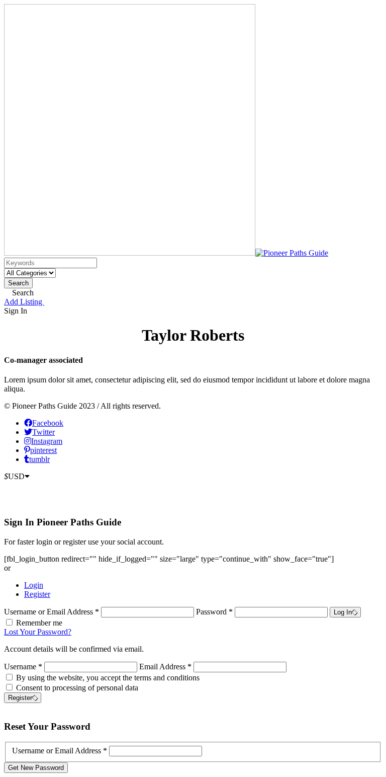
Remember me (39, 622)
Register (37, 594)
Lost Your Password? (37, 632)
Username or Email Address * (52, 611)
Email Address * (165, 666)
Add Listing (24, 301)
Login (33, 585)
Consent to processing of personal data (77, 687)
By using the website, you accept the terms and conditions (108, 677)
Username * (23, 666)
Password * (215, 611)
